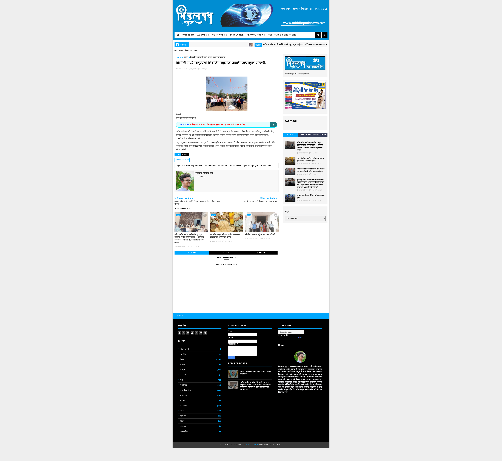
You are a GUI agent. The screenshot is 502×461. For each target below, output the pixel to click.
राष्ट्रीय (183, 416)
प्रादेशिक (183, 385)
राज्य (182, 411)
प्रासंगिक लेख (185, 390)
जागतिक (183, 354)
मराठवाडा (183, 395)
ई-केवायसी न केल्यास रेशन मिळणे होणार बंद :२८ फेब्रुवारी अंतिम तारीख (217, 124)
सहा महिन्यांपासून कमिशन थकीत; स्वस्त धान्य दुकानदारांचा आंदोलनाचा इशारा (225, 235)
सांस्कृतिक (184, 431)
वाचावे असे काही (188, 35)
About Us (203, 35)
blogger (191, 252)
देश (181, 380)
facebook (260, 252)
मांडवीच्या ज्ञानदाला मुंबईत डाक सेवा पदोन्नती (260, 234)
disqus (226, 252)
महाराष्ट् (183, 400)
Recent (290, 135)
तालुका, (205, 69)
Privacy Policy (256, 35)
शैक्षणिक (183, 426)
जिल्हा (182, 359)
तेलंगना (183, 375)
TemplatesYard (251, 445)
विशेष (182, 421)
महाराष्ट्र (183, 405)
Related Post (182, 209)
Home (178, 57)
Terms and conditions (282, 35)
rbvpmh (185, 349)
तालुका (240, 44)
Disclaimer (237, 35)
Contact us (219, 35)
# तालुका (185, 154)
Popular (305, 135)
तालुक (182, 364)
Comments (320, 135)
